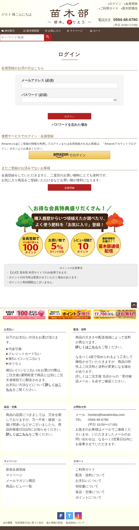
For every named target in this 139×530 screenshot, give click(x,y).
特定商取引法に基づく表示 (29, 522)
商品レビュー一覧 (19, 486)
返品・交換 (10, 406)
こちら (93, 347)
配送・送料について (90, 475)
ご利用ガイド (109, 8)
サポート (78, 461)
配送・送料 (79, 329)
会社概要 (7, 522)
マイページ (76, 30)
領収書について (86, 486)
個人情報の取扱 (54, 522)
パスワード (34, 95)
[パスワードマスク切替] (114, 100)
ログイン (115, 3)
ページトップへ (134, 305)
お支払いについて (88, 481)
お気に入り (54, 30)
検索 (47, 37)
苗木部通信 (130, 8)
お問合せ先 (79, 406)
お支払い (9, 329)
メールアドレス (37, 80)
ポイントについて (88, 497)
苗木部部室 (32, 30)
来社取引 (10, 30)
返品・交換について (90, 492)
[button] (69, 155)
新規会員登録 (16, 469)
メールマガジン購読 (20, 481)
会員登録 (131, 3)
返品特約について (75, 522)
